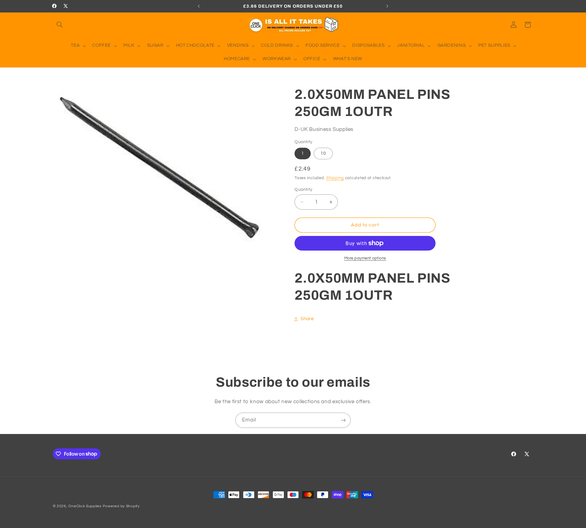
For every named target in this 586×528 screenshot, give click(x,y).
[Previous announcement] (198, 6)
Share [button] (307, 318)
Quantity (303, 189)
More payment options (365, 258)
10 (323, 153)
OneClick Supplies (85, 506)
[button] (60, 25)
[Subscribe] (343, 420)
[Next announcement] (387, 6)
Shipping (335, 178)
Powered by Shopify (121, 506)
